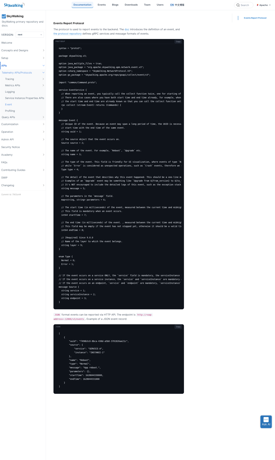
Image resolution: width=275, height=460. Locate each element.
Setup (4, 58)
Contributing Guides (13, 170)
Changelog (7, 185)
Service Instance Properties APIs (24, 98)
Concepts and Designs (14, 50)
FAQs (4, 162)
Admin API (7, 139)
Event (8, 104)
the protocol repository (67, 33)
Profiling (10, 110)
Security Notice (10, 147)
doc (127, 29)
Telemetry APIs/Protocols (17, 72)
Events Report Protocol (255, 18)
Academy (7, 154)
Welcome (6, 42)
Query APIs (8, 117)
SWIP (4, 177)
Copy (178, 41)
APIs (4, 65)
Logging (10, 91)
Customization (9, 124)
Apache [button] (263, 5)
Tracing (9, 79)
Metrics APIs (12, 85)
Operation (7, 131)
